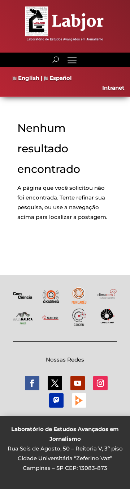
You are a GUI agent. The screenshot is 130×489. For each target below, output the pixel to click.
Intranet (113, 87)
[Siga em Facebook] (32, 383)
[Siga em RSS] (79, 400)
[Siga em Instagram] (100, 383)
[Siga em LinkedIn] (56, 400)
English (28, 78)
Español (60, 78)
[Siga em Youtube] (77, 383)
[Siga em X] (55, 383)
